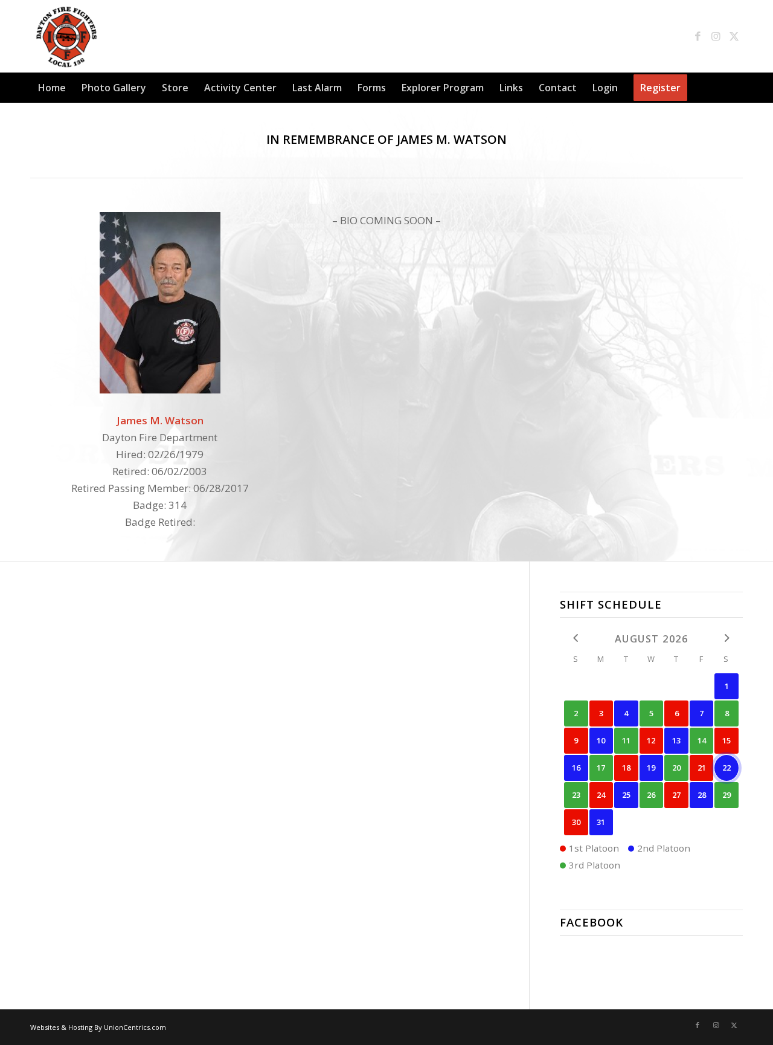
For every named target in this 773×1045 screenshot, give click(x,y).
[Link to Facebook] (697, 36)
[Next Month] (726, 638)
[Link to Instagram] (716, 36)
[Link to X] (734, 36)
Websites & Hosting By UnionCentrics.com (98, 1027)
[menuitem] (52, 88)
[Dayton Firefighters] (66, 36)
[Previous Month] (576, 638)
